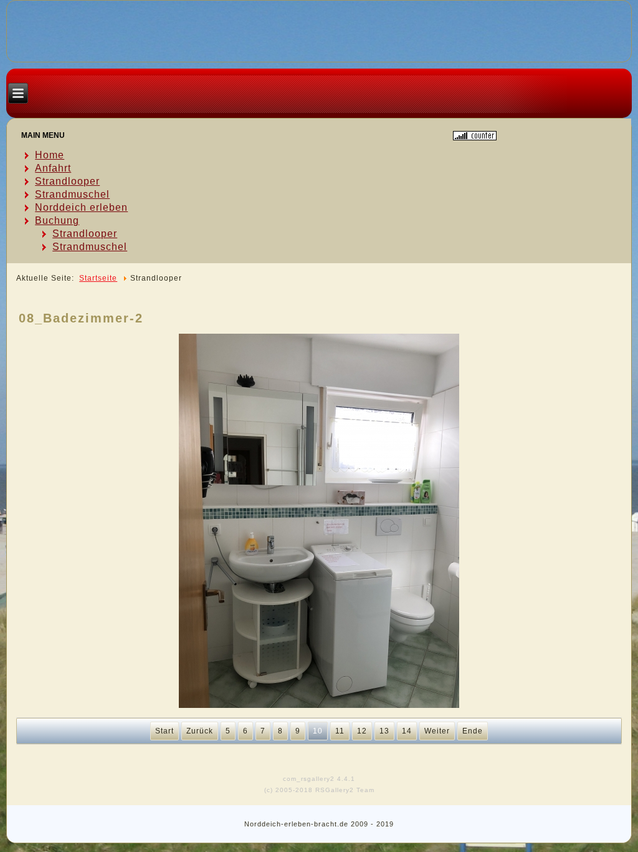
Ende (472, 731)
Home (49, 155)
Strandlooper (67, 181)
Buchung (57, 220)
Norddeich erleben (81, 207)
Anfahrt (53, 168)
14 (407, 731)
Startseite (98, 278)
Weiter (437, 731)
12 (362, 731)
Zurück (199, 731)
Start (164, 731)
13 (384, 731)
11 (340, 731)
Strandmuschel (72, 194)
